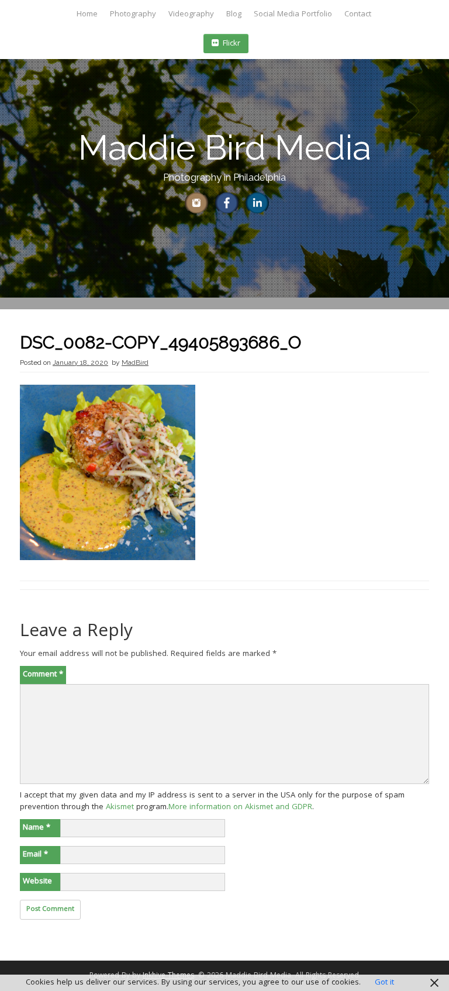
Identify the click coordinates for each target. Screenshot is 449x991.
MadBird (135, 362)
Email (35, 854)
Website (37, 881)
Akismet (120, 807)
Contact (357, 14)
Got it (384, 982)
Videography (191, 14)
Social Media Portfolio (293, 14)
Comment (43, 674)
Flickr (231, 43)
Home (87, 14)
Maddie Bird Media (224, 147)
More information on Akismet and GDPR (240, 807)
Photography (133, 14)
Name (36, 827)
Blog (233, 14)
